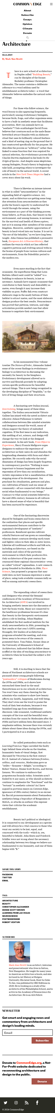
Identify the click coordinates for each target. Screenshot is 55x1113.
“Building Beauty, (41, 74)
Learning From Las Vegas (16, 912)
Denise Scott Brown (13, 909)
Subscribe (27, 15)
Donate (27, 33)
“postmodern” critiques (14, 678)
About (27, 10)
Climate (27, 28)
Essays (27, 19)
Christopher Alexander (15, 906)
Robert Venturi (11, 922)
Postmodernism (11, 918)
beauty (6, 903)
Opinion (27, 24)
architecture (10, 900)
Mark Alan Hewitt (14, 59)
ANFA (24, 601)
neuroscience (10, 915)
